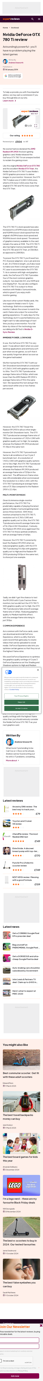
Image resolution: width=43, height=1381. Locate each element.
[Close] (38, 670)
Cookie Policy (14, 689)
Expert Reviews (11, 19)
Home (5, 28)
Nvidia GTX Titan (26, 168)
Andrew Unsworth (16, 63)
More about (11, 760)
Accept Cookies (22, 708)
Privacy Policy (23, 1371)
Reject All (21, 702)
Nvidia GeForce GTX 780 (28, 165)
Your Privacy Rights (21, 696)
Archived (15, 28)
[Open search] (32, 19)
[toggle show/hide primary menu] (39, 19)
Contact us (8, 1323)
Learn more (8, 100)
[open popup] (36, 126)
